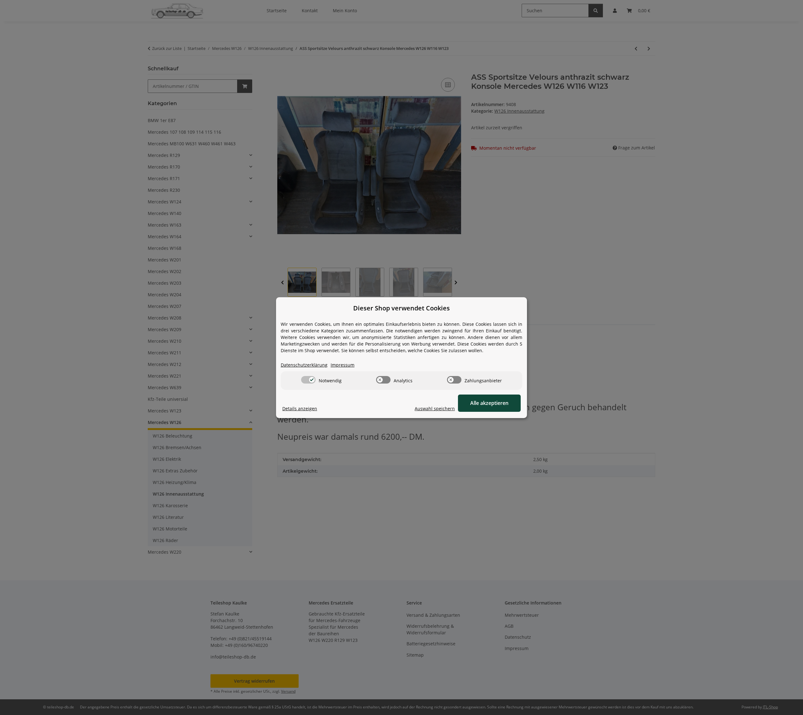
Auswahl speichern (435, 408)
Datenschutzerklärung (304, 365)
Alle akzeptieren (489, 403)
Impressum (342, 365)
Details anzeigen (299, 408)
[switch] (308, 380)
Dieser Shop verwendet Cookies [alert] (401, 308)
